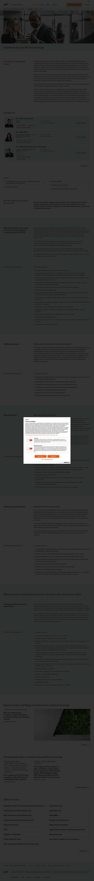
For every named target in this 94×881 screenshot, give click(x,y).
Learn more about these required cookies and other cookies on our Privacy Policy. (41, 435)
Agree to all (40, 456)
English (26, 419)
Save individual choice (47, 459)
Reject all (53, 456)
